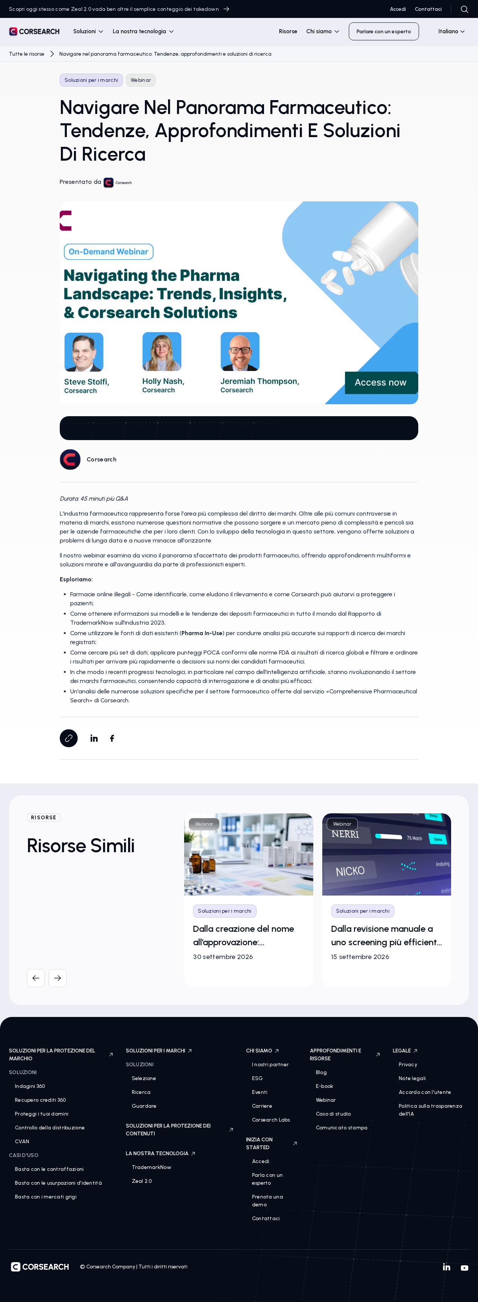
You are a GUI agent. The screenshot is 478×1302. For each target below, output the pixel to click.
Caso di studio (333, 1114)
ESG (257, 1078)
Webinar (326, 1100)
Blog (321, 1072)
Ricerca (141, 1092)
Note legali (412, 1078)
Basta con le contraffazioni (49, 1169)
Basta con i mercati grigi (46, 1197)
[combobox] (448, 31)
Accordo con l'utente (425, 1092)
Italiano (448, 31)
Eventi (260, 1092)
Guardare (144, 1106)
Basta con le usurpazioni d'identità (58, 1183)
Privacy (408, 1064)
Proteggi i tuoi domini (41, 1114)
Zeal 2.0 (142, 1181)
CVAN (22, 1141)
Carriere (262, 1106)
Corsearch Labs (271, 1120)
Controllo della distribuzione (50, 1128)
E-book (324, 1086)
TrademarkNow (151, 1167)
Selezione (144, 1078)
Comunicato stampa (342, 1128)
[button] (88, 31)
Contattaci (428, 9)
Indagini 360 (30, 1086)
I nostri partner (270, 1064)
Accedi (398, 9)
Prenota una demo (267, 1201)
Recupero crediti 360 (40, 1100)
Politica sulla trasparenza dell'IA (430, 1110)
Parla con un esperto (267, 1179)
